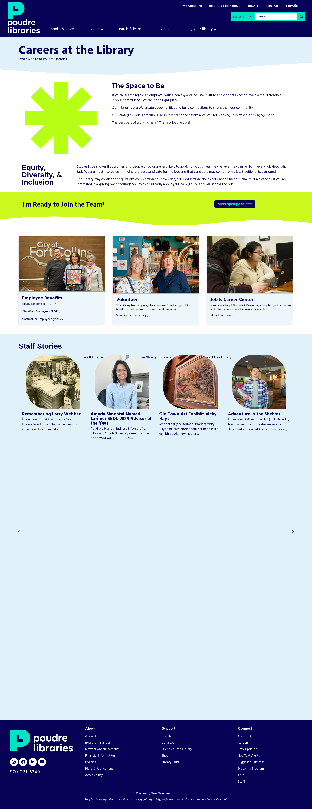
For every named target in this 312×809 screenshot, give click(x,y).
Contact (273, 6)
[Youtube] (42, 762)
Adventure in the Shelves (254, 413)
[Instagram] (14, 762)
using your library (198, 28)
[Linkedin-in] (33, 762)
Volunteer (127, 299)
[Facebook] (23, 762)
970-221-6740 (25, 771)
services (162, 28)
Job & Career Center (232, 299)
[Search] (301, 17)
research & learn (127, 28)
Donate (253, 6)
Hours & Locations (224, 6)
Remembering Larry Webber (51, 413)
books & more (62, 28)
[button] (293, 532)
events (94, 28)
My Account (192, 6)
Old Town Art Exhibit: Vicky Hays (188, 416)
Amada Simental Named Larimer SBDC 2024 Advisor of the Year (121, 418)
